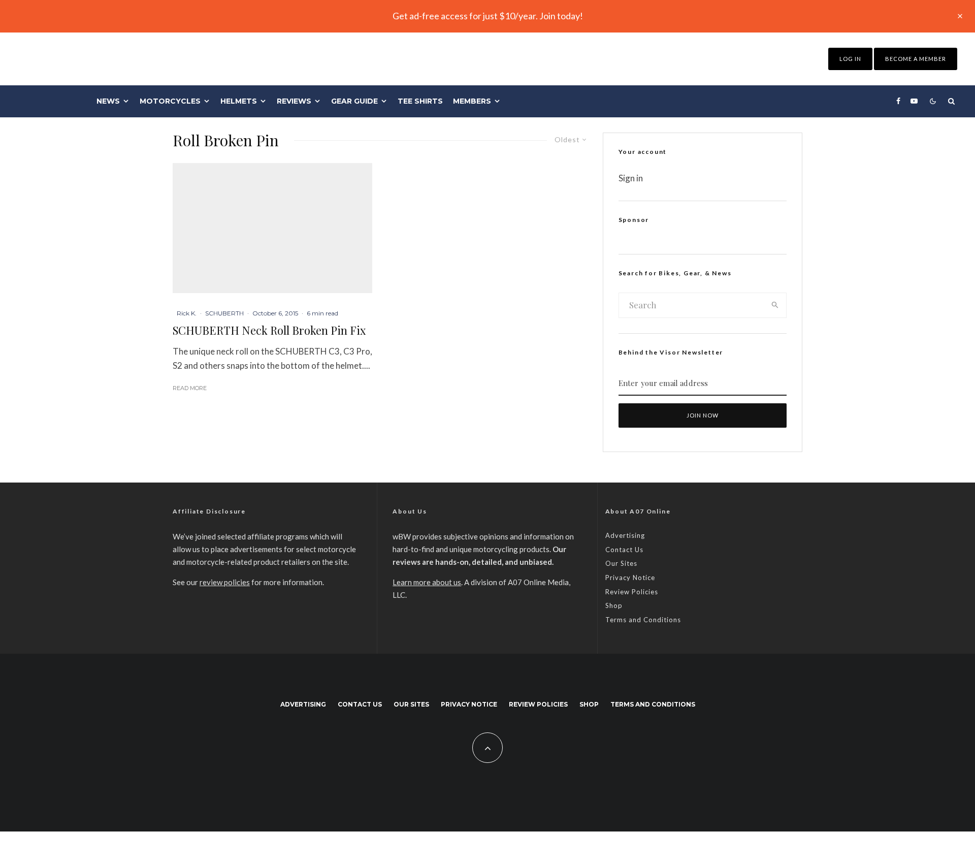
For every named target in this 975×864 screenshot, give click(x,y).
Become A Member (915, 58)
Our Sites (621, 563)
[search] (775, 305)
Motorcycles (170, 101)
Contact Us (624, 550)
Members (472, 101)
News (108, 101)
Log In (850, 58)
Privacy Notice (630, 577)
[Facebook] (898, 101)
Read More (190, 388)
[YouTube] (914, 101)
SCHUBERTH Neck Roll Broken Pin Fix (269, 330)
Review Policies (631, 592)
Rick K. (187, 313)
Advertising (625, 535)
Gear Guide (354, 101)
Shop (614, 605)
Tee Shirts (420, 101)
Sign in (631, 178)
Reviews (294, 101)
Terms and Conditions (643, 620)
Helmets (238, 101)
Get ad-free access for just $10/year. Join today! (488, 15)
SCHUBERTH (224, 313)
